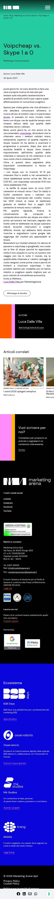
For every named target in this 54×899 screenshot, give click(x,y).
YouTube (7, 510)
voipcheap (25, 133)
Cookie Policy (11, 883)
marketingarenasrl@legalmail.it (22, 572)
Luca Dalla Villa (11, 281)
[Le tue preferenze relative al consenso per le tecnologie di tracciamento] (49, 894)
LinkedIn (7, 498)
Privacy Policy (11, 881)
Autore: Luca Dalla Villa (14, 73)
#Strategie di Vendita (17, 293)
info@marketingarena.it (19, 568)
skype (6, 117)
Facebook (8, 506)
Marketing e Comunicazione (26, 15)
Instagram (8, 502)
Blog (11, 15)
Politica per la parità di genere (21, 888)
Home (5, 15)
